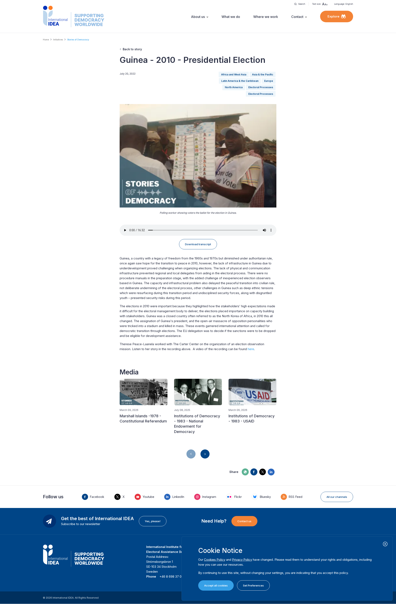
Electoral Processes (260, 87)
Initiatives (58, 39)
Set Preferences (253, 585)
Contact (297, 17)
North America (234, 87)
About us (198, 17)
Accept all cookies (216, 585)
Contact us (244, 521)
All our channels (336, 496)
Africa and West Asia (233, 74)
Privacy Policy (242, 560)
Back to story (132, 49)
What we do (231, 17)
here (251, 349)
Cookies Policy (214, 560)
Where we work (265, 17)
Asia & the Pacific (262, 74)
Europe (268, 80)
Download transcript (198, 244)
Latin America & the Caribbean (239, 80)
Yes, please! (152, 521)
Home (46, 39)
